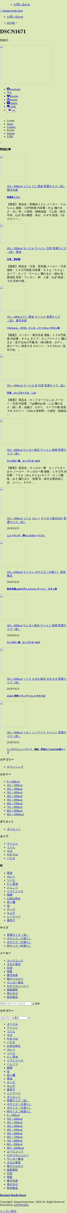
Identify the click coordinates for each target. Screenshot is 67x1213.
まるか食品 (14, 964)
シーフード (14, 916)
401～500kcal (14, 796)
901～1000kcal (15, 814)
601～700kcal (14, 803)
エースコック (15, 960)
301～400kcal (14, 792)
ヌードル (12, 1024)
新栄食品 (12, 996)
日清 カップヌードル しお (21, 392)
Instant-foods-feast (13, 1195)
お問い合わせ (22, 4)
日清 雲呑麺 (13, 259)
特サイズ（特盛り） (19, 945)
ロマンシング (15, 766)
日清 (9, 967)
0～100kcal (13, 781)
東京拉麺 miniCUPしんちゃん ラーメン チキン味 (32, 589)
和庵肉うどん (13, 197)
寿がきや (12, 993)
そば (9, 850)
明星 (9, 971)
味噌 (9, 894)
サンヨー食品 (15, 982)
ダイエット (14, 829)
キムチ (11, 913)
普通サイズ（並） (18, 934)
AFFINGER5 (21, 1204)
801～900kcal (14, 810)
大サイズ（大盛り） (19, 942)
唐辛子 (11, 920)
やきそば (12, 854)
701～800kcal (14, 807)
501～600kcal (14, 799)
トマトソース (15, 891)
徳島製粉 (12, 989)
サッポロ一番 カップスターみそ (23, 460)
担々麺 (11, 902)
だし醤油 (12, 883)
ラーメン (12, 843)
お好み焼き (14, 898)
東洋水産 (12, 975)
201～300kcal (14, 788)
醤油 (9, 872)
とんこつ (12, 887)
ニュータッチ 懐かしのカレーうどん (26, 535)
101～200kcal (14, 785)
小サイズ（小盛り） (19, 938)
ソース (11, 880)
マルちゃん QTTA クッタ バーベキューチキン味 (33, 328)
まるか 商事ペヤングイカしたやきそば (26, 696)
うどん (11, 847)
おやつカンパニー (18, 986)
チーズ (11, 909)
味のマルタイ (15, 978)
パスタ (11, 858)
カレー (11, 876)
